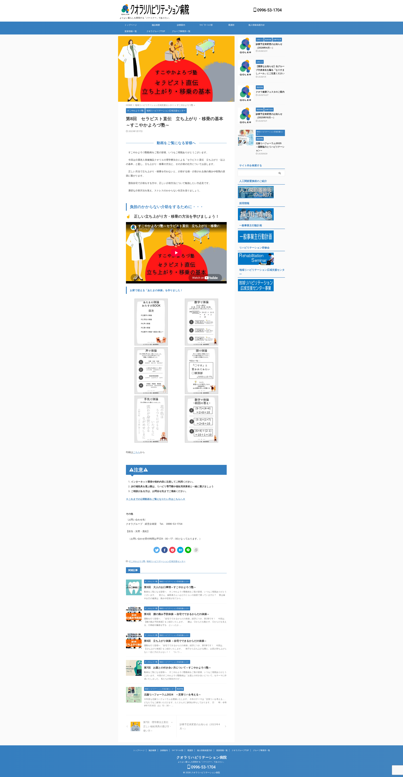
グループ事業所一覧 (181, 31)
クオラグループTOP (156, 31)
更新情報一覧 (131, 31)
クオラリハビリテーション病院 (201, 757)
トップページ (131, 25)
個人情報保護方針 (256, 25)
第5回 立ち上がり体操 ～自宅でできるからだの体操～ (175, 640)
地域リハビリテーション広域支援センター (166, 561)
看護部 (231, 25)
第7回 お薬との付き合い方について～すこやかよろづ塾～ (177, 667)
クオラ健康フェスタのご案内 (270, 91)
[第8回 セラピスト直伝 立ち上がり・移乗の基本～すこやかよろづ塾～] (180, 550)
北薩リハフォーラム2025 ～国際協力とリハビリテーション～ (270, 147)
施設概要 (156, 25)
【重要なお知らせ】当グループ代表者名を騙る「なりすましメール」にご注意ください (270, 70)
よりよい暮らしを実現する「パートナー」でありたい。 (201, 762)
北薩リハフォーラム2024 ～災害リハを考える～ (172, 694)
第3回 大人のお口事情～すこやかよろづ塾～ (170, 587)
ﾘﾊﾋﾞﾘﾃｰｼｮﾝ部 (206, 25)
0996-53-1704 (269, 10)
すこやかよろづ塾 (137, 561)
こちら (136, 452)
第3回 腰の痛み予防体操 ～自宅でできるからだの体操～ (176, 614)
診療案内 (181, 25)
